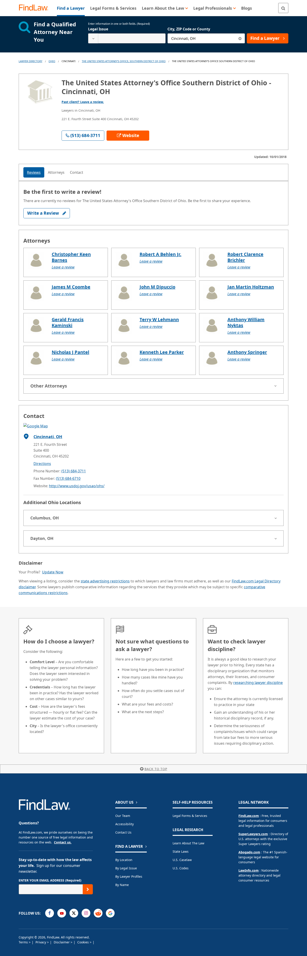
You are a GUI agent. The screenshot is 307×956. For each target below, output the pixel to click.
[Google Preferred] (110, 913)
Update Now (52, 572)
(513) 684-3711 (73, 471)
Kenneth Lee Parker (162, 352)
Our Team (122, 816)
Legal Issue (98, 29)
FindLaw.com (248, 816)
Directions (42, 463)
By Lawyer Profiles (128, 876)
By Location (123, 860)
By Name (122, 885)
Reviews (34, 172)
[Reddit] (98, 913)
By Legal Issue (126, 868)
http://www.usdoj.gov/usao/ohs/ (77, 485)
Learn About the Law (188, 843)
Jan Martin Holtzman (250, 287)
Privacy (41, 942)
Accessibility (124, 824)
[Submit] (88, 889)
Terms (24, 942)
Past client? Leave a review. (83, 102)
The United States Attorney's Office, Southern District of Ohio (124, 61)
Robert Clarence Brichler (245, 257)
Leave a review (63, 267)
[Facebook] (49, 913)
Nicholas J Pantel (70, 352)
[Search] (283, 8)
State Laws (181, 851)
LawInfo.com (248, 870)
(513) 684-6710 (68, 478)
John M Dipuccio (157, 287)
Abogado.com (249, 852)
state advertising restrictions (105, 581)
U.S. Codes (181, 868)
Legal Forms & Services (190, 816)
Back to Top (156, 769)
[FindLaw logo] (35, 8)
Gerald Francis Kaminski (68, 322)
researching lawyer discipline (258, 682)
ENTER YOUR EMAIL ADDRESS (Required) (50, 880)
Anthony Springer (247, 352)
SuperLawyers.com (253, 834)
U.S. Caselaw (182, 860)
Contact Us (123, 832)
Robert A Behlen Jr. (160, 254)
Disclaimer (62, 942)
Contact (76, 172)
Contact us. (62, 842)
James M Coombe (71, 287)
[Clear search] (240, 38)
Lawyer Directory (30, 61)
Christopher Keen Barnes (71, 257)
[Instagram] (86, 913)
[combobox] (127, 38)
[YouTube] (61, 913)
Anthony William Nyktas (246, 322)
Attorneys (56, 172)
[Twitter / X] (73, 913)
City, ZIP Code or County (188, 29)
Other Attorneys (48, 386)
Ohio (52, 61)
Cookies (83, 942)
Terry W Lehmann (159, 319)
